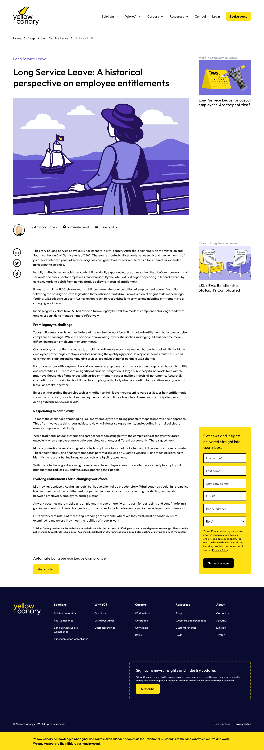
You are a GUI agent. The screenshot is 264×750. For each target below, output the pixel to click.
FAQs (179, 635)
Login (216, 16)
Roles (138, 635)
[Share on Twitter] (17, 263)
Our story (100, 613)
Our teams (141, 627)
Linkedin (221, 627)
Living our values (104, 620)
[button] (110, 16)
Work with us (143, 613)
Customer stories (105, 627)
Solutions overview (65, 613)
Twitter (220, 635)
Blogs (179, 613)
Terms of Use (222, 724)
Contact (200, 16)
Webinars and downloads (191, 620)
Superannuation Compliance (71, 639)
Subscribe (148, 689)
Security (221, 620)
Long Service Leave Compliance (66, 629)
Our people (142, 620)
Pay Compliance (63, 620)
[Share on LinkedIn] (17, 252)
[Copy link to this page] (17, 274)
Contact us (222, 613)
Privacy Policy (220, 550)
